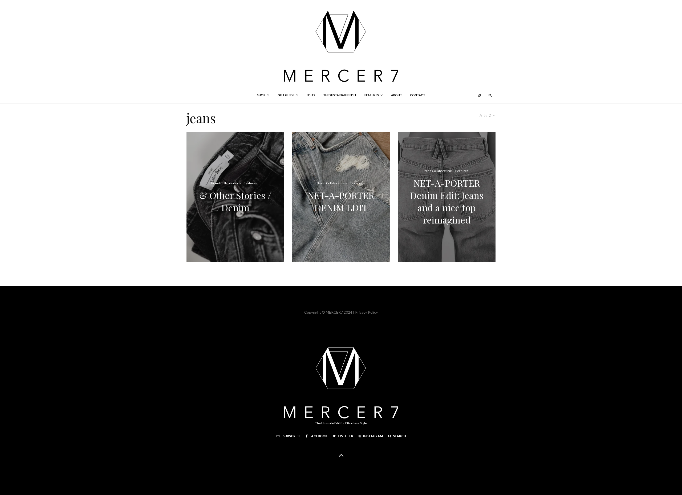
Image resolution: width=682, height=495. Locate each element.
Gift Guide (286, 95)
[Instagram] (479, 95)
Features (371, 95)
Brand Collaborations (226, 183)
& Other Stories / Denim (235, 201)
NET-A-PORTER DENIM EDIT (341, 201)
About (396, 95)
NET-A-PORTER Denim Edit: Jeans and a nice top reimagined (447, 201)
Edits (311, 95)
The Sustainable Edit (339, 95)
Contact (417, 95)
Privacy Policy (366, 312)
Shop (261, 95)
